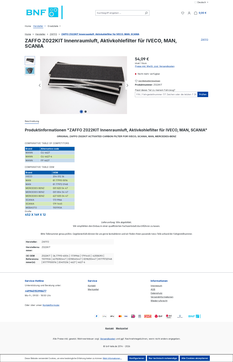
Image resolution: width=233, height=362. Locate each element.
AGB (153, 289)
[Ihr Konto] (189, 13)
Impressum (156, 285)
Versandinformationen (162, 297)
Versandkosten (107, 338)
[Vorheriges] (40, 85)
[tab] (32, 121)
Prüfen (202, 94)
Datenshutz (156, 293)
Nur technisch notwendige (163, 358)
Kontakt (92, 285)
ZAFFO (204, 39)
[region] (77, 85)
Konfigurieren (136, 358)
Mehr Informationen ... (112, 358)
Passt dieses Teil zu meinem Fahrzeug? (155, 90)
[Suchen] (146, 13)
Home (28, 34)
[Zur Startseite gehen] (45, 12)
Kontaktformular (51, 305)
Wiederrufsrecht (159, 300)
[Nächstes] (127, 85)
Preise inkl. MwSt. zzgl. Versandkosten (154, 66)
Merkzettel (93, 289)
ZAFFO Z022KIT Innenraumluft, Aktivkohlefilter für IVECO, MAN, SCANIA (100, 34)
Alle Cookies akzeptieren (194, 358)
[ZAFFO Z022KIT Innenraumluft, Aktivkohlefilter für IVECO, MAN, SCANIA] (83, 85)
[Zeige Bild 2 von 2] (86, 112)
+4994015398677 (35, 291)
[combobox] (119, 13)
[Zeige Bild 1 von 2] (81, 112)
